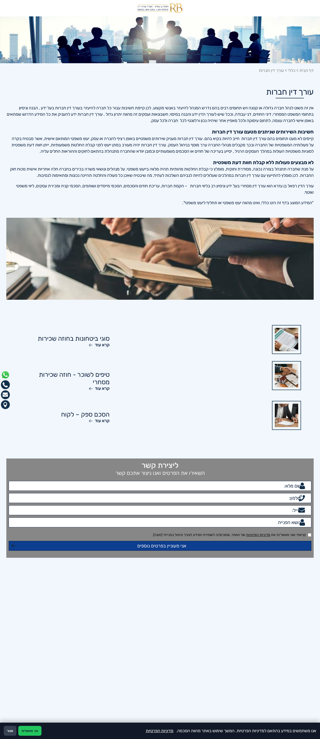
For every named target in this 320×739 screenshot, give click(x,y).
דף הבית (306, 70)
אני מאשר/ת (30, 731)
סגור (10, 731)
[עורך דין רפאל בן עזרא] (160, 8)
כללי (291, 70)
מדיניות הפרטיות (258, 601)
